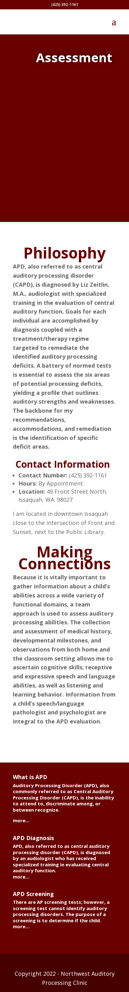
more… (21, 820)
